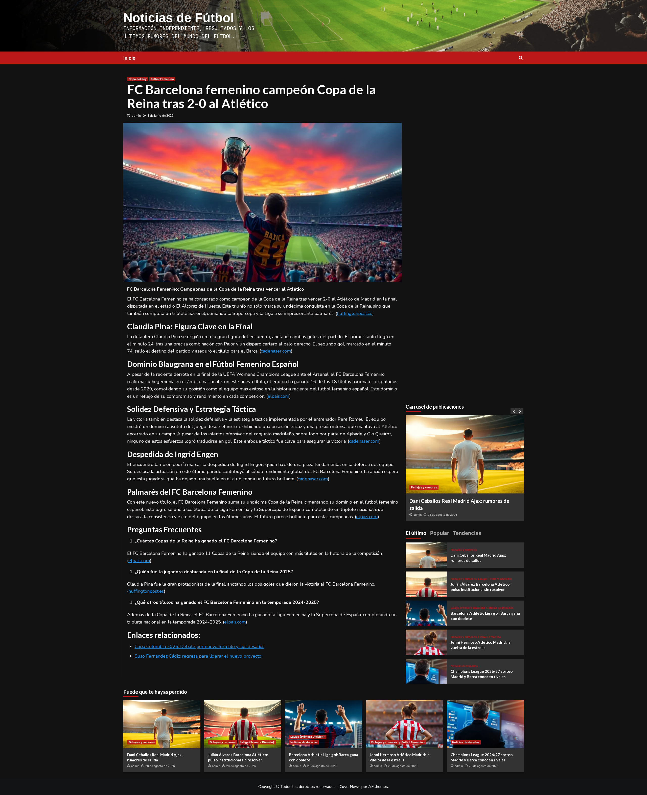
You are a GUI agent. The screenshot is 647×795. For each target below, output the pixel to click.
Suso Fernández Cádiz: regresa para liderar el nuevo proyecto (198, 656)
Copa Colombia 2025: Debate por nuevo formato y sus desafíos (199, 646)
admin (136, 116)
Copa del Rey (138, 79)
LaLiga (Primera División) (495, 579)
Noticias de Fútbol (178, 18)
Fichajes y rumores (424, 487)
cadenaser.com (276, 351)
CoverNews (350, 786)
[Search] (521, 58)
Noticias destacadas (499, 608)
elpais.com (278, 396)
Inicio (129, 58)
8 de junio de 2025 (160, 116)
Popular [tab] (439, 533)
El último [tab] (416, 533)
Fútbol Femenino (162, 79)
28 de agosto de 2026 (442, 514)
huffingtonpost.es (354, 313)
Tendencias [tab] (467, 533)
